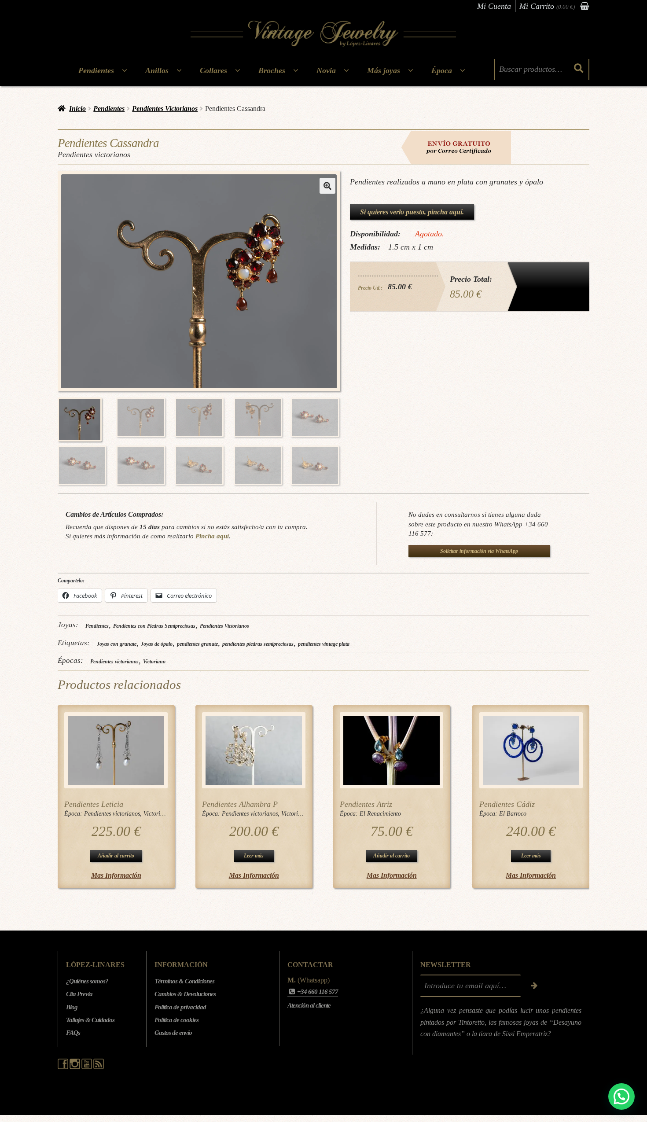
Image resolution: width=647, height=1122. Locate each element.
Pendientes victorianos (114, 661)
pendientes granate (197, 644)
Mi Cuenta (494, 6)
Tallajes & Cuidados (90, 1019)
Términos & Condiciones (184, 981)
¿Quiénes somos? (87, 981)
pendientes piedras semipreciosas (258, 644)
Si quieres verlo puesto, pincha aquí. (412, 212)
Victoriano (154, 661)
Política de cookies (176, 1019)
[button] (327, 186)
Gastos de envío (173, 1032)
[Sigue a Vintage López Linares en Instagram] (75, 1066)
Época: (74, 813)
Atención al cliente (309, 1005)
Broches (271, 70)
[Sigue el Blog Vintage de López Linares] (98, 1066)
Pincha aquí (212, 536)
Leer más (254, 856)
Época (441, 70)
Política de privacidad (180, 1007)
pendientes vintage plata (323, 644)
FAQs (73, 1032)
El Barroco (512, 813)
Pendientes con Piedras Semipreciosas (154, 626)
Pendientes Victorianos (165, 108)
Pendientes (96, 70)
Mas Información (116, 875)
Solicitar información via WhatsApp (479, 551)
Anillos (157, 70)
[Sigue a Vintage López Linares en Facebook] (64, 1066)
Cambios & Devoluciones (185, 993)
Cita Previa (79, 993)
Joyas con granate (116, 644)
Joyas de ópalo (157, 644)
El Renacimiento (380, 813)
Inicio (77, 108)
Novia (326, 70)
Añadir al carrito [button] (116, 856)
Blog (71, 1007)
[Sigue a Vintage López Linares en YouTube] (87, 1066)
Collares (213, 70)
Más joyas (383, 70)
